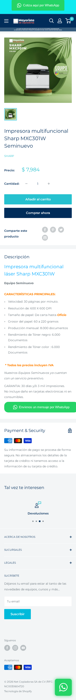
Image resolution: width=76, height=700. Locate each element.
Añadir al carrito (38, 199)
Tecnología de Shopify (18, 691)
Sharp (9, 156)
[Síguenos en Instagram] (15, 648)
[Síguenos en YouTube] (23, 648)
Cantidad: (11, 184)
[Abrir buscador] (51, 20)
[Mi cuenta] (60, 20)
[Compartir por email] (45, 238)
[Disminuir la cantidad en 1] (26, 183)
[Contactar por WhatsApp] (63, 687)
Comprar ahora (38, 213)
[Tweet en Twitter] (61, 229)
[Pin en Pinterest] (53, 229)
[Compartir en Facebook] (45, 229)
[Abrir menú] (6, 21)
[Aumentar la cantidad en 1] (48, 183)
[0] (68, 20)
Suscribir (17, 614)
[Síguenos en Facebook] (7, 648)
